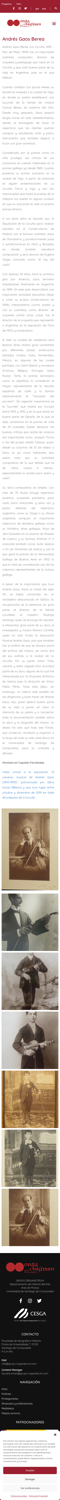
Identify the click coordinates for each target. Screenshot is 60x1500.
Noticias (6, 1393)
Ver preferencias (30, 1488)
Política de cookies (19, 1496)
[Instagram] (19, 8)
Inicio (5, 1389)
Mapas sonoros (11, 1413)
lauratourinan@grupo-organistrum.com (25, 1373)
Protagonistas (10, 1398)
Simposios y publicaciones (17, 1403)
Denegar (30, 1479)
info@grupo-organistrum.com (19, 1363)
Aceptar (30, 1470)
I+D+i (18, 4)
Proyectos (6, 4)
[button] (55, 1434)
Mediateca (8, 1408)
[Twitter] (25, 8)
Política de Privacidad (38, 1496)
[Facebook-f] (13, 8)
